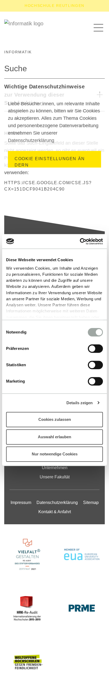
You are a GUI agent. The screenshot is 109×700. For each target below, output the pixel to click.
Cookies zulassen (54, 419)
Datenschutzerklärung (31, 140)
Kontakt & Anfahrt (54, 511)
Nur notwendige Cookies (55, 454)
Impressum (21, 502)
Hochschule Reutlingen (54, 5)
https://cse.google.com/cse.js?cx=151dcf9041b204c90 (48, 185)
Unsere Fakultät (55, 477)
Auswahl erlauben (54, 437)
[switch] (95, 348)
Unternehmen (54, 467)
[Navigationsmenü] (98, 27)
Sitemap (91, 502)
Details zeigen (79, 403)
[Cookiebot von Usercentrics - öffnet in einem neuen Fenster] (80, 241)
